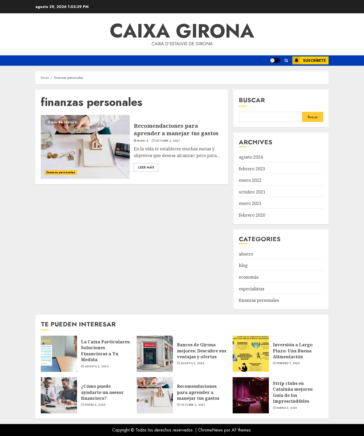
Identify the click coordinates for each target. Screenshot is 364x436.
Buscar (252, 100)
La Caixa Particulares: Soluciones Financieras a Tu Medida (106, 351)
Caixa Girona (182, 31)
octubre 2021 (252, 192)
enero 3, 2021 (287, 408)
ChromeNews (210, 430)
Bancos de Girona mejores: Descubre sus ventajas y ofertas (201, 351)
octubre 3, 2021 (167, 141)
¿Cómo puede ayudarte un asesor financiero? (102, 392)
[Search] (286, 60)
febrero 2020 (252, 215)
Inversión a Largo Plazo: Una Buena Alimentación (293, 351)
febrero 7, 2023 (288, 363)
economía (248, 277)
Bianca (142, 141)
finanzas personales (60, 172)
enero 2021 (250, 203)
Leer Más (146, 167)
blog (243, 265)
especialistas (251, 289)
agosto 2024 (251, 157)
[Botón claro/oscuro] (275, 60)
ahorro (246, 254)
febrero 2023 (252, 169)
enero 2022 (250, 180)
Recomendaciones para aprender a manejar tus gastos (176, 129)
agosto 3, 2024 (96, 366)
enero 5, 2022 (95, 405)
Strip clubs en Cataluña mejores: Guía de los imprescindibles (293, 392)
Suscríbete (314, 60)
